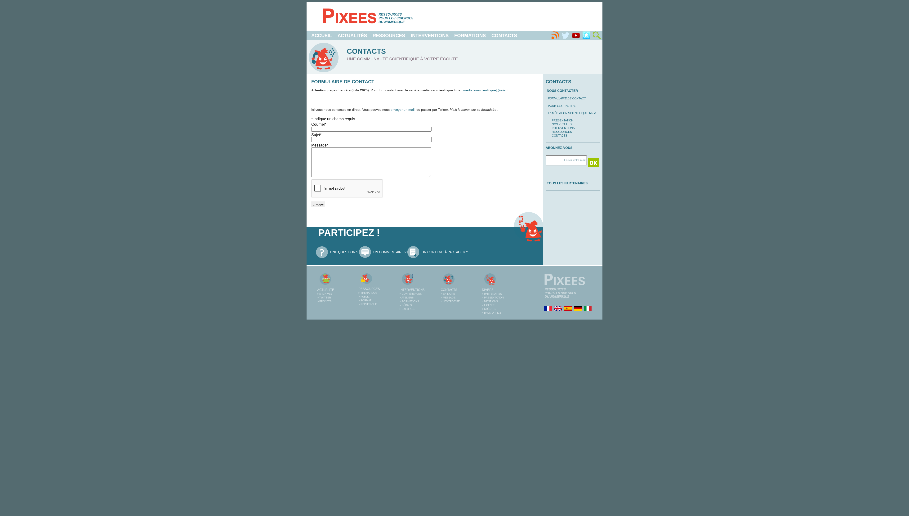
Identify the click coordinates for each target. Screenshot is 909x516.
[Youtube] (576, 35)
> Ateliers (407, 297)
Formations (470, 35)
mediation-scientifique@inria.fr (486, 90)
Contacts (504, 35)
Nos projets (562, 124)
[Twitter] (565, 35)
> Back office (491, 312)
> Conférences (411, 293)
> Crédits (488, 308)
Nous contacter (562, 91)
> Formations (409, 301)
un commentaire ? (389, 252)
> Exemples (407, 308)
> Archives (324, 293)
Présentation (562, 120)
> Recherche (367, 304)
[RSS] (555, 35)
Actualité (325, 290)
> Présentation (493, 297)
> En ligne (448, 293)
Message (319, 145)
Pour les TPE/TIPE (561, 105)
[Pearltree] (586, 35)
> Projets (324, 301)
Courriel (318, 124)
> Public (364, 296)
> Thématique (367, 292)
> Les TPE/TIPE (450, 301)
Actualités (352, 35)
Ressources (389, 35)
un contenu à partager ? (445, 252)
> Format (364, 300)
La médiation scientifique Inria (572, 113)
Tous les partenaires (567, 183)
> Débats (406, 305)
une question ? (344, 252)
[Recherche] (597, 35)
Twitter (443, 109)
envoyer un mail (402, 109)
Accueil (321, 35)
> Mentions (490, 301)
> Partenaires (492, 293)
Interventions (430, 35)
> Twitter (324, 297)
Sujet (316, 135)
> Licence (488, 305)
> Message (448, 297)
